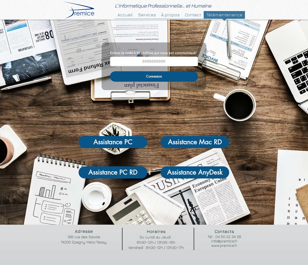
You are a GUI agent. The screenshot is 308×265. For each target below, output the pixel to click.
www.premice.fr (224, 245)
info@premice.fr (224, 241)
